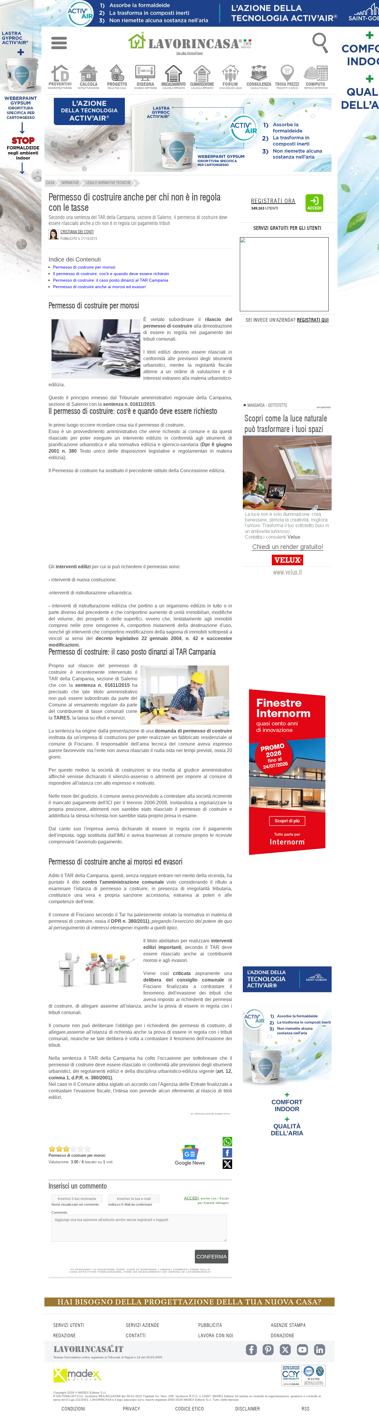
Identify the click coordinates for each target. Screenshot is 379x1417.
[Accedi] (314, 211)
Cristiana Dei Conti (77, 232)
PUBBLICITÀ (210, 1325)
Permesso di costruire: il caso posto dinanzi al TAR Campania (110, 280)
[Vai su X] (227, 1167)
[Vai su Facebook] (227, 1156)
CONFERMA (211, 1257)
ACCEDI (191, 1198)
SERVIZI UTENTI (68, 1325)
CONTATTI (136, 1335)
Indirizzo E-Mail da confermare (130, 1204)
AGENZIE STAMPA (288, 1325)
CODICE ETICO (189, 1409)
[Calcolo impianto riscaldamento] (174, 77)
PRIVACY (131, 1409)
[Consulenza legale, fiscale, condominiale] (259, 77)
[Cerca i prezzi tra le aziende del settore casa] (287, 77)
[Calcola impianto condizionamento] (202, 77)
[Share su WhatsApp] (227, 1144)
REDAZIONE (64, 1335)
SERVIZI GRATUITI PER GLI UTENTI (287, 228)
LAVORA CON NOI (215, 1335)
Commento (59, 1212)
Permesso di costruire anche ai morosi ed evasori (99, 286)
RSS (306, 1409)
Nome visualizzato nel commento (75, 1204)
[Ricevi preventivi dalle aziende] (60, 77)
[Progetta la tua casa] (189, 1305)
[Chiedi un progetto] (117, 77)
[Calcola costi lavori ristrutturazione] (88, 77)
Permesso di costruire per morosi (84, 267)
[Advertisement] (140, 522)
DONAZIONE (282, 1335)
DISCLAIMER (247, 1409)
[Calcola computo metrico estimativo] (316, 77)
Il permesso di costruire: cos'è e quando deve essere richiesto (111, 273)
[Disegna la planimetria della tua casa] (145, 77)
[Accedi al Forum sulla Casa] (230, 77)
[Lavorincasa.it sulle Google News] (190, 1155)
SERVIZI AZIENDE (142, 1325)
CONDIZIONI (73, 1409)
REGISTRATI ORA (273, 201)
